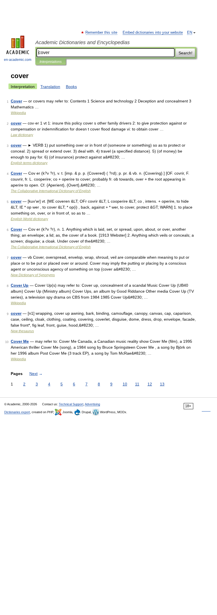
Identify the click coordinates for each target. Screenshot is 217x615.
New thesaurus (22, 331)
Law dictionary (22, 135)
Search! (185, 53)
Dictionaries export (17, 412)
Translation (50, 86)
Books (71, 86)
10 (125, 384)
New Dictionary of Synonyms (33, 275)
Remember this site (101, 33)
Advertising (92, 404)
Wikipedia (18, 113)
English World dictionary (29, 219)
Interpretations (51, 62)
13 (162, 384)
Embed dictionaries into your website (153, 33)
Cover (16, 101)
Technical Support (71, 404)
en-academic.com (17, 60)
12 (149, 384)
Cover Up (20, 285)
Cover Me (20, 341)
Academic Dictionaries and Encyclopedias (82, 42)
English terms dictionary (29, 163)
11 (137, 384)
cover (16, 123)
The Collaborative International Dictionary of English (51, 191)
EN (189, 33)
